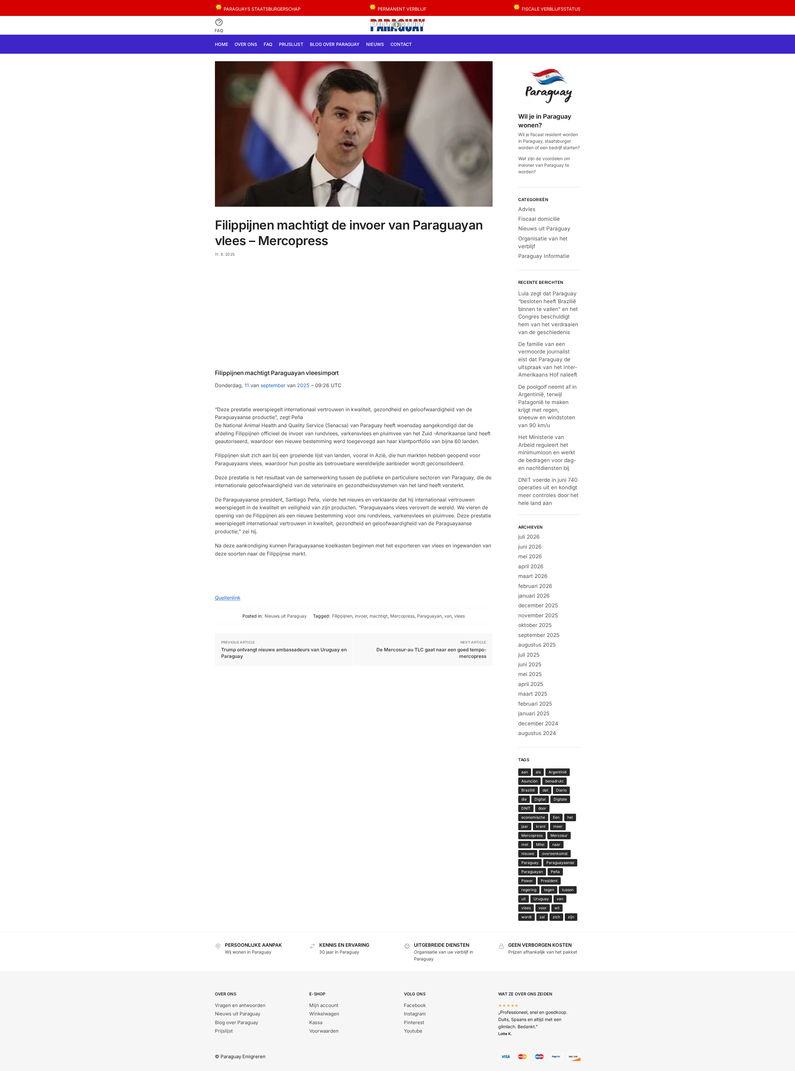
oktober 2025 (535, 625)
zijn (571, 917)
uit (523, 898)
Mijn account (323, 1005)
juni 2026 (530, 547)
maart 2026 (533, 576)
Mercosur (559, 835)
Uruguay (541, 898)
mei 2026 (530, 556)
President (549, 880)
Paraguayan (429, 616)
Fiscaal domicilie (539, 219)
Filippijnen (342, 616)
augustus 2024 (537, 733)
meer (558, 826)
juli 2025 (528, 655)
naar (556, 844)
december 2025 (538, 605)
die (524, 799)
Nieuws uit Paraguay (286, 616)
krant (540, 826)
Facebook (415, 1005)
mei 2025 (530, 674)
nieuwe (527, 853)
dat (545, 790)
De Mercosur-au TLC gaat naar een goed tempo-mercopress (431, 653)
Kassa (315, 1022)
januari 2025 (533, 713)
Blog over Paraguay (236, 1022)
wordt (526, 917)
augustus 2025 (537, 645)
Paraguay (530, 862)
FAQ (219, 30)
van (448, 616)
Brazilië (528, 790)
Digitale (560, 799)
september (273, 385)
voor (543, 908)
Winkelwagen (324, 1014)
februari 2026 (535, 586)
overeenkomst (555, 853)
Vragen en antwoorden (240, 1005)
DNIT (525, 808)
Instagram (415, 1014)
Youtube (413, 1031)
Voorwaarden (324, 1031)
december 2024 (538, 723)
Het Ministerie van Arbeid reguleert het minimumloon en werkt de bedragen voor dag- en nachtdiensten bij (547, 452)
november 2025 (538, 615)
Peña (555, 871)
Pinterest (414, 1022)
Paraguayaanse (560, 862)
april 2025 (530, 684)
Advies (526, 209)
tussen (568, 889)
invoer (361, 616)
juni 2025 (529, 664)
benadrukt (554, 781)
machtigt (379, 616)
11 (247, 385)
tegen (549, 889)
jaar (524, 826)
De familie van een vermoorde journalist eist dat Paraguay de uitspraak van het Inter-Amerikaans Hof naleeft (547, 359)
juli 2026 (529, 537)
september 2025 (538, 635)
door (542, 808)
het (570, 817)
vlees (459, 616)
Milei (540, 844)
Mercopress (402, 616)
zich (556, 917)
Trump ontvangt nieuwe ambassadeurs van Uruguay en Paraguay (284, 653)
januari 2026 (534, 596)
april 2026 (531, 566)
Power (527, 880)
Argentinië (558, 772)
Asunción (529, 781)
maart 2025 (532, 694)
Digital (540, 799)
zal (542, 917)
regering (528, 889)
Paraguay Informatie (543, 256)
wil (556, 908)
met (524, 844)
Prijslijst (224, 1031)
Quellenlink (228, 598)
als (538, 772)
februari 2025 (535, 704)
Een (556, 817)
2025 (303, 385)
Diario (561, 790)
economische (533, 817)
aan (524, 772)
